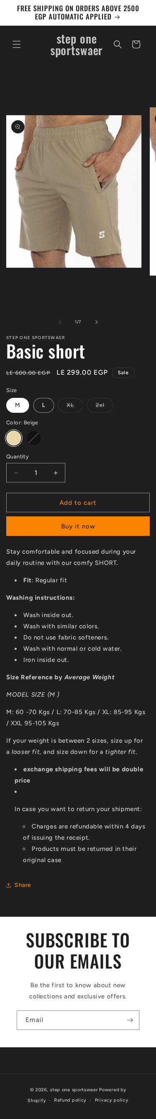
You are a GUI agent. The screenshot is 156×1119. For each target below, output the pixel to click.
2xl (104, 407)
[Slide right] (96, 322)
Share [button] (23, 885)
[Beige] (13, 438)
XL (75, 407)
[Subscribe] (130, 1020)
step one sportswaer (74, 1089)
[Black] (33, 438)
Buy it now (78, 526)
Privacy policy (112, 1100)
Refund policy (70, 1100)
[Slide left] (60, 322)
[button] (16, 44)
